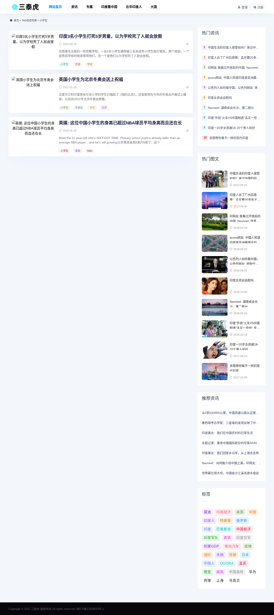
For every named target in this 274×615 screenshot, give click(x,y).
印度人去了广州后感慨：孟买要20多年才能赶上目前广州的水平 (234, 57)
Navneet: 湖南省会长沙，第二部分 (231, 107)
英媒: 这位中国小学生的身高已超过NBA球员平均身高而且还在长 (120, 123)
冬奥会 (79, 107)
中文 (92, 107)
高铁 (227, 538)
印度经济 (223, 512)
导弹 (232, 555)
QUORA (227, 563)
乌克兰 (234, 580)
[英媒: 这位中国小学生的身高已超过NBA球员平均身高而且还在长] (33, 136)
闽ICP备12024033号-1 (90, 609)
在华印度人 (134, 7)
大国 (153, 7)
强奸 (207, 555)
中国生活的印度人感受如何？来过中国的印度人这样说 (234, 47)
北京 (104, 107)
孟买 (242, 563)
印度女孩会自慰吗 (220, 97)
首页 (16, 20)
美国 (240, 512)
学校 (89, 64)
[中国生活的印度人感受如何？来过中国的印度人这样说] (215, 179)
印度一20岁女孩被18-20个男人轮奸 (231, 128)
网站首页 (55, 7)
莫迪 (207, 512)
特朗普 (225, 520)
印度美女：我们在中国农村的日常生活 (227, 433)
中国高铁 (236, 572)
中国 (252, 512)
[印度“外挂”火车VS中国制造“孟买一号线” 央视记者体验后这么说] (215, 328)
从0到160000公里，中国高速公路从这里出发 (231, 412)
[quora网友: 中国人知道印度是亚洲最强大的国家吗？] (215, 243)
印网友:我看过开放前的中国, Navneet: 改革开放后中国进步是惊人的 (234, 67)
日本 (245, 555)
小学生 (64, 64)
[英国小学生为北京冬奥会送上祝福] (33, 93)
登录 (245, 7)
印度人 (209, 520)
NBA (89, 150)
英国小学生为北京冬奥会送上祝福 (91, 79)
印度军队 (211, 538)
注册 (260, 7)
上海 (220, 580)
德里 (207, 572)
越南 (220, 572)
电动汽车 (232, 546)
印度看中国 (109, 7)
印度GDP (211, 546)
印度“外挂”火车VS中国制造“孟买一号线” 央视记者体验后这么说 (234, 117)
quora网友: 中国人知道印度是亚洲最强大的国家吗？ (234, 77)
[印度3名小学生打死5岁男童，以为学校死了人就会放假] (33, 50)
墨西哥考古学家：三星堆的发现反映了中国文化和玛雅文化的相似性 (231, 423)
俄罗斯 (241, 520)
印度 (207, 529)
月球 (207, 580)
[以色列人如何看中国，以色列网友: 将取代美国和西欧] (215, 264)
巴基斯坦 (223, 529)
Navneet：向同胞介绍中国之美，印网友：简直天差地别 (231, 463)
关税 (220, 555)
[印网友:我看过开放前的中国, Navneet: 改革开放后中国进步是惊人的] (215, 221)
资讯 (74, 7)
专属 (89, 7)
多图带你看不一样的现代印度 (228, 138)
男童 (77, 64)
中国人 (209, 563)
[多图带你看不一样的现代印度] (215, 371)
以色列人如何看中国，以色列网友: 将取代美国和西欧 (234, 87)
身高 (77, 150)
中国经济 (243, 529)
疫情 (248, 546)
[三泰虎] (25, 8)
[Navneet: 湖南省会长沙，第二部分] (215, 307)
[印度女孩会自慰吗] (215, 286)
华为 (252, 572)
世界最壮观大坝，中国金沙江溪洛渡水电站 (230, 473)
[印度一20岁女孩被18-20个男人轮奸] (215, 350)
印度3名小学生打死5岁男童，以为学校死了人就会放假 (110, 36)
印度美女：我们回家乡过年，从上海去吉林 (230, 453)
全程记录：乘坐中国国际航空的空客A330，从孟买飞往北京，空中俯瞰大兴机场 (231, 443)
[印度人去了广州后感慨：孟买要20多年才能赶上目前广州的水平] (215, 200)
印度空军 (243, 538)
